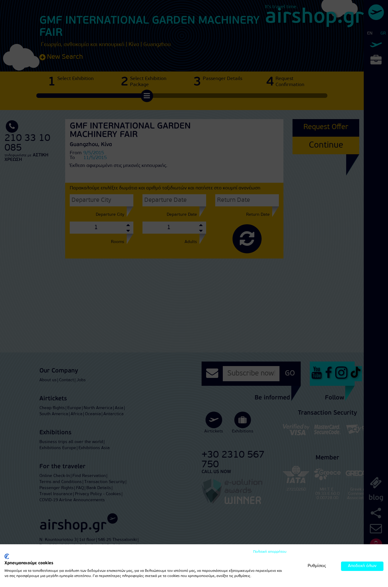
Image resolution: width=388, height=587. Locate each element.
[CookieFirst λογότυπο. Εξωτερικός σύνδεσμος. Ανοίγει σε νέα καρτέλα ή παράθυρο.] (7, 556)
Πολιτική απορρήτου (269, 552)
